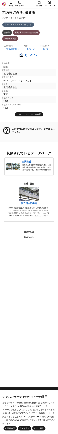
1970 (45, 49)
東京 (28, 49)
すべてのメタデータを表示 (29, 114)
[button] (50, 4)
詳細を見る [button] (24, 428)
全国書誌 (26, 161)
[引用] (27, 55)
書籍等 (7, 32)
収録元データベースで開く (16, 24)
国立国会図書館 (29, 203)
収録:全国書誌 (10, 38)
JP (34, 49)
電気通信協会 (13, 49)
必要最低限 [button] (10, 428)
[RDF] (21, 55)
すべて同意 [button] (39, 428)
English (39, 6)
